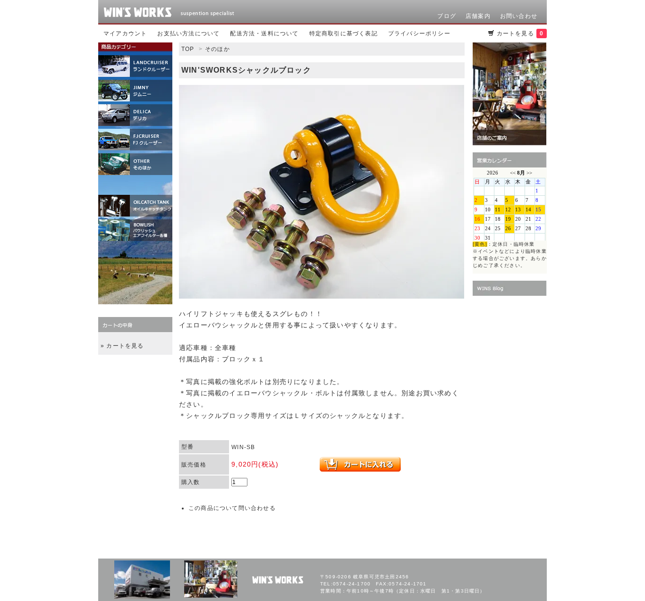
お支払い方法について (188, 33)
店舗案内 (478, 16)
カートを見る (520, 33)
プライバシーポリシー (419, 33)
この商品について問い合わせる (232, 508)
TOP (188, 49)
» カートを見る (122, 345)
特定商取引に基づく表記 (343, 33)
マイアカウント (125, 33)
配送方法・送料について (264, 33)
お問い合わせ (518, 16)
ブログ (446, 16)
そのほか (217, 49)
